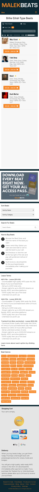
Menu (3, 12)
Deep (19, 362)
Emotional (27, 366)
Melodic (4, 378)
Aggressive (11, 356)
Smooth (4, 391)
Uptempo (14, 398)
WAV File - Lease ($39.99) (11, 299)
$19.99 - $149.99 (10, 51)
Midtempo (14, 378)
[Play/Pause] (5, 35)
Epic (13, 369)
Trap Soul (11, 395)
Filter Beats (8, 24)
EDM (12, 366)
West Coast (5, 401)
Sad (3, 388)
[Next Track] (8, 35)
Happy (23, 372)
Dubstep (4, 366)
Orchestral (5, 382)
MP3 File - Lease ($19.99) (11, 279)
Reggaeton (21, 385)
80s (3, 356)
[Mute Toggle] (26, 35)
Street (23, 391)
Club (11, 359)
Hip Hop (4, 375)
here (3, 345)
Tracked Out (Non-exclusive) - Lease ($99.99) (19, 321)
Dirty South (28, 362)
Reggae (11, 385)
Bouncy (4, 359)
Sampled (11, 388)
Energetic (5, 369)
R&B (29, 382)
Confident (21, 359)
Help (24, 24)
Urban (24, 398)
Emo (18, 366)
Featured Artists (9, 484)
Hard (30, 372)
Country (29, 359)
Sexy (19, 388)
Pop (21, 382)
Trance (32, 391)
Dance (4, 362)
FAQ (27, 484)
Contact (33, 484)
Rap (3, 385)
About (22, 484)
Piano (14, 382)
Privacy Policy (16, 486)
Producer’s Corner (29, 482)
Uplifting (4, 398)
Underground (22, 395)
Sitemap (25, 486)
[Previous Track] (2, 35)
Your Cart (8, 27)
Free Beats (18, 482)
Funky (28, 369)
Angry (21, 356)
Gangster (4, 372)
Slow (27, 388)
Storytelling (14, 391)
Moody (23, 378)
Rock (29, 385)
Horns (13, 375)
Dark (11, 362)
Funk (20, 369)
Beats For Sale (8, 482)
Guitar (14, 372)
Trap (3, 395)
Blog (17, 484)
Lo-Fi (27, 375)
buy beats (13, 454)
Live (20, 375)
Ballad (30, 356)
